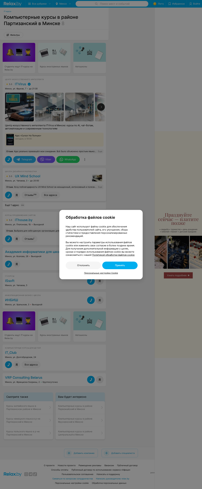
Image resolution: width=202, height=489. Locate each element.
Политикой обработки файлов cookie (113, 254)
